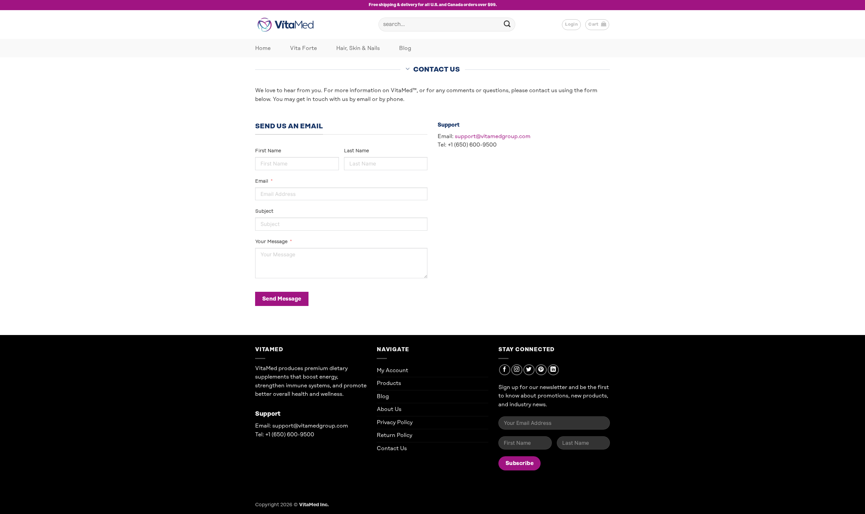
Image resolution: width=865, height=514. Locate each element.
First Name (268, 151)
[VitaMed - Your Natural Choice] (287, 24)
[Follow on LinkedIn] (553, 370)
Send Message (281, 299)
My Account (392, 370)
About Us (389, 409)
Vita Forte (303, 48)
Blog (405, 48)
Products (389, 383)
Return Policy (394, 435)
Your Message (271, 242)
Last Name (356, 151)
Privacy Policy (395, 422)
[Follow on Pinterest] (541, 370)
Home (263, 48)
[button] (597, 24)
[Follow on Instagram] (516, 370)
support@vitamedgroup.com (492, 136)
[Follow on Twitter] (529, 370)
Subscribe (519, 463)
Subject (264, 211)
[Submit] (507, 25)
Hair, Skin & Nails (358, 48)
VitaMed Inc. (314, 505)
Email (261, 181)
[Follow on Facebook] (504, 370)
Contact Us (392, 448)
